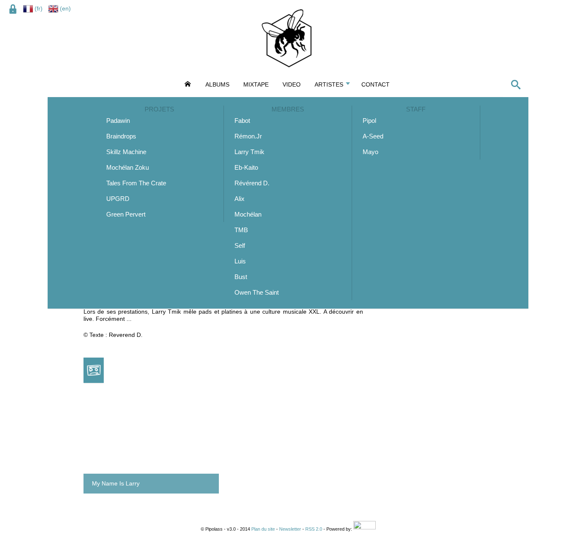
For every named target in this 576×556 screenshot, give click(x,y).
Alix (239, 198)
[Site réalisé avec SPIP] (364, 529)
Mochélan (247, 214)
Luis (240, 261)
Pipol (369, 120)
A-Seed (373, 136)
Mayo (370, 151)
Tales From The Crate (136, 183)
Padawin (118, 120)
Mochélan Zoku (127, 167)
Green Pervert (125, 214)
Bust (240, 276)
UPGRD (117, 198)
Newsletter (290, 529)
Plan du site (263, 529)
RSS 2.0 (313, 529)
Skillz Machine (126, 151)
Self (239, 245)
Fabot (242, 120)
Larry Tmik (249, 151)
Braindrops (121, 136)
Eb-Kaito (246, 167)
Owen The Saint (256, 292)
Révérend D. (251, 183)
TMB (241, 229)
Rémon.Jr (248, 136)
